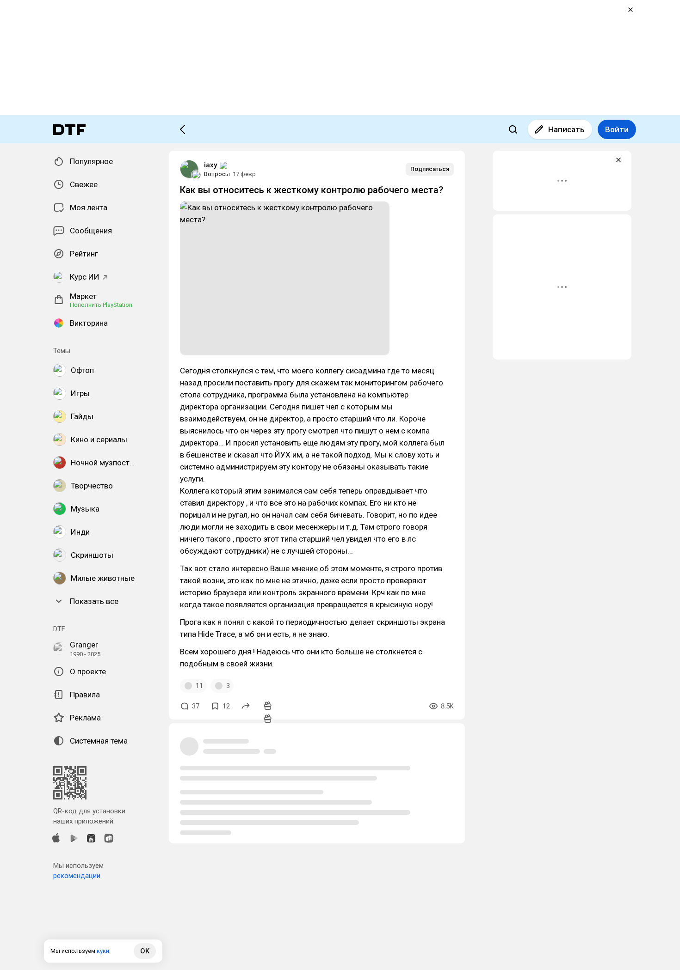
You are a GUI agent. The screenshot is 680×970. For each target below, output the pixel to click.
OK (144, 951)
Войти (617, 129)
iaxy (210, 165)
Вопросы (217, 174)
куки (103, 950)
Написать (566, 129)
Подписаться (429, 168)
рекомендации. (77, 876)
